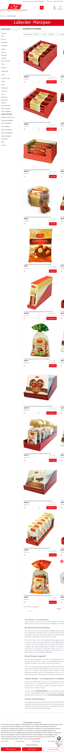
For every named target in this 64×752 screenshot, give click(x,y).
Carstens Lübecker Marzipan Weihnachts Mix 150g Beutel (38, 595)
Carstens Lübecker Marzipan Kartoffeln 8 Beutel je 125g (37, 453)
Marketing (21, 741)
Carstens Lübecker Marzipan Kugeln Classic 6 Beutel (36, 548)
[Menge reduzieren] (33, 82)
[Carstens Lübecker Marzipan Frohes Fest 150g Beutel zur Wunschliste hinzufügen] (25, 366)
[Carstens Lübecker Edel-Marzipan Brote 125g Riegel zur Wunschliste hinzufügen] (61, 82)
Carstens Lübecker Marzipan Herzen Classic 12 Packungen (38, 406)
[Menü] (61, 736)
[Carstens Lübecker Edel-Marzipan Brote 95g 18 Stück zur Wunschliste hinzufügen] (25, 176)
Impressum (42, 737)
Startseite (2, 16)
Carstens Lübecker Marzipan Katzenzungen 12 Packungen (38, 501)
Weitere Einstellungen (32, 745)
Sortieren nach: (28, 34)
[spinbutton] (36, 82)
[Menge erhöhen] (39, 82)
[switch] (58, 746)
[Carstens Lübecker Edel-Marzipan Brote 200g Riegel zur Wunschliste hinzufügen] (61, 129)
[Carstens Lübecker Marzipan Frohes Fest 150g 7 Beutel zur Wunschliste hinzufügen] (61, 318)
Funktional (37, 741)
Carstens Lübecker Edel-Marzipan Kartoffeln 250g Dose (37, 217)
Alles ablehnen (32, 749)
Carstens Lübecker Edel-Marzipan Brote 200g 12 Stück (37, 122)
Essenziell (5, 741)
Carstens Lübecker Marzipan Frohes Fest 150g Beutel (37, 359)
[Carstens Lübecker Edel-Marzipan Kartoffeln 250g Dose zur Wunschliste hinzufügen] (25, 224)
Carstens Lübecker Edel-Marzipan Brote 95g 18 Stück (37, 169)
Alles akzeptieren (11, 749)
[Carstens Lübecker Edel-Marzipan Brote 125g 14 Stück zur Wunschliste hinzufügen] (25, 82)
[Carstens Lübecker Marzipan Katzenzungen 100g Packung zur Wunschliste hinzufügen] (61, 460)
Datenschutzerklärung (34, 739)
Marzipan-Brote (32, 683)
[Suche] (42, 7)
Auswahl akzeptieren (53, 749)
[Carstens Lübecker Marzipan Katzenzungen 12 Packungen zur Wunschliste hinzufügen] (25, 508)
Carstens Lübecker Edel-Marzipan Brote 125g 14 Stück (37, 75)
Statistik (52, 741)
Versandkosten (35, 606)
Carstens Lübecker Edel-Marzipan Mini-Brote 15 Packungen (38, 311)
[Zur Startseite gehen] (13, 8)
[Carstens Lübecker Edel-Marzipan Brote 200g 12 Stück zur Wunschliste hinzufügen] (25, 129)
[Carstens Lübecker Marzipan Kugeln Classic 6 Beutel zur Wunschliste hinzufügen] (25, 555)
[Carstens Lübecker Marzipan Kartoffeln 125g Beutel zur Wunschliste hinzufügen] (61, 413)
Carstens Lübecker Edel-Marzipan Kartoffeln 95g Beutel (37, 264)
